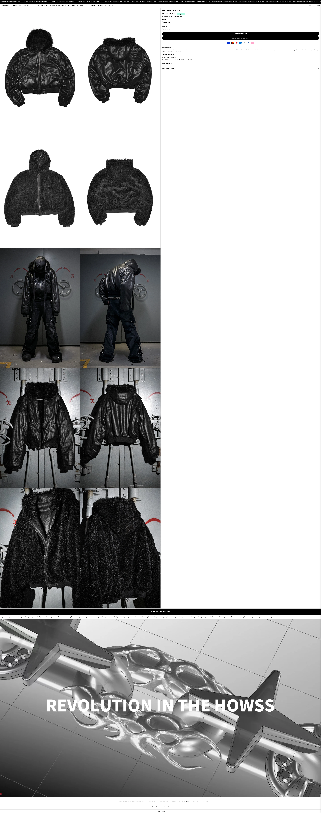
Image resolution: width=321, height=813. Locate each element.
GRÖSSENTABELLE (167, 63)
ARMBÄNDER (51, 6)
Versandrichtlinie (196, 801)
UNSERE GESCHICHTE (106, 6)
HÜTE (86, 6)
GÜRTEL (33, 6)
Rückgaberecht (164, 801)
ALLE (20, 6)
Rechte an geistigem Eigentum (122, 801)
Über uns (205, 801)
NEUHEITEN (14, 6)
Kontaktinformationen (152, 801)
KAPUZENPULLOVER (94, 6)
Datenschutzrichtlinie (138, 801)
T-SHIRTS (72, 6)
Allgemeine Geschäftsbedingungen (180, 801)
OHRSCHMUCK (60, 6)
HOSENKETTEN (26, 6)
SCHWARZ (166, 22)
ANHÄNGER (44, 6)
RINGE (38, 6)
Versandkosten (165, 16)
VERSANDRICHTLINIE (168, 68)
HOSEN (67, 6)
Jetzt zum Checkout (240, 38)
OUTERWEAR (80, 6)
